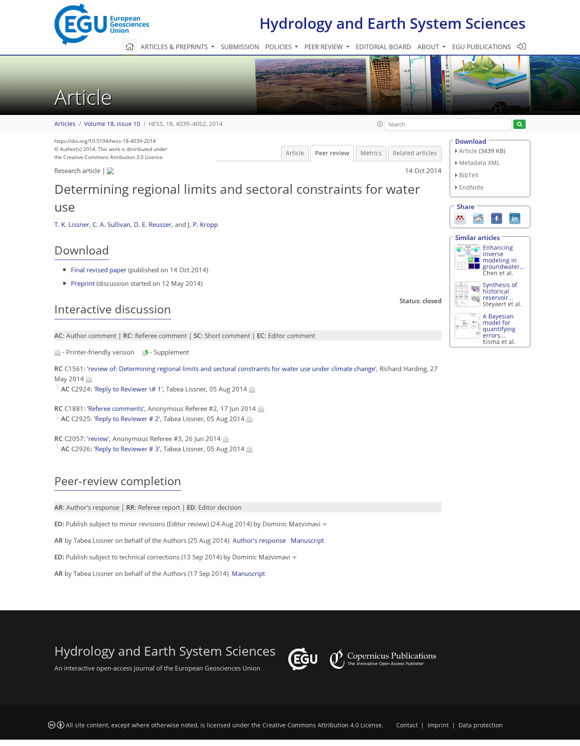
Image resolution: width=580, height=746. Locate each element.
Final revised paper (99, 269)
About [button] (429, 46)
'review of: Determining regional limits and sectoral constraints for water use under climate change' (231, 368)
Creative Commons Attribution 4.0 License (322, 725)
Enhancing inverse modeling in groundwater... (504, 257)
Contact (407, 725)
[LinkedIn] (515, 217)
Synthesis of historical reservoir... (500, 291)
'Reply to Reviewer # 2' (127, 418)
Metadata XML (479, 163)
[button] (380, 124)
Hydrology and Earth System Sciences (392, 23)
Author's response (259, 540)
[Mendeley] (460, 217)
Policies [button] (279, 46)
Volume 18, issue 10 (112, 124)
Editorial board (383, 46)
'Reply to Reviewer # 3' (127, 448)
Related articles (415, 153)
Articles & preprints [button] (175, 46)
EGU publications (481, 46)
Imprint (438, 725)
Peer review (332, 153)
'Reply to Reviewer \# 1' (128, 389)
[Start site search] (519, 124)
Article (295, 153)
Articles (65, 124)
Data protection (481, 725)
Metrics (371, 153)
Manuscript (307, 540)
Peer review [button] (324, 46)
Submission (240, 46)
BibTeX (469, 175)
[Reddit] (478, 217)
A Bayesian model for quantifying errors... (499, 325)
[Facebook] (496, 217)
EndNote (471, 187)
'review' (98, 438)
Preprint (83, 283)
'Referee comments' (115, 408)
